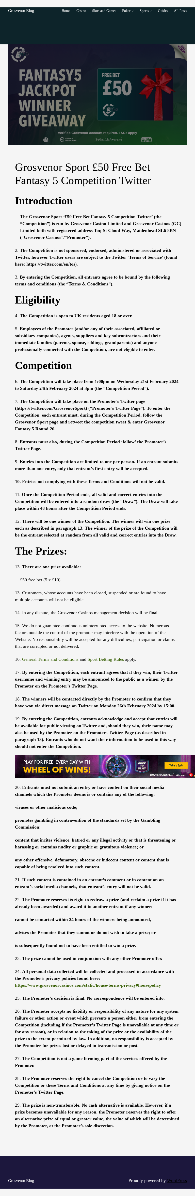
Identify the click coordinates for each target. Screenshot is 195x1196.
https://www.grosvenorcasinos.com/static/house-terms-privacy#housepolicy (88, 985)
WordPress (177, 1180)
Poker (126, 11)
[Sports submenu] (151, 11)
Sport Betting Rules (106, 659)
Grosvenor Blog (21, 10)
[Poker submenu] (133, 11)
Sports (144, 11)
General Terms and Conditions (50, 659)
